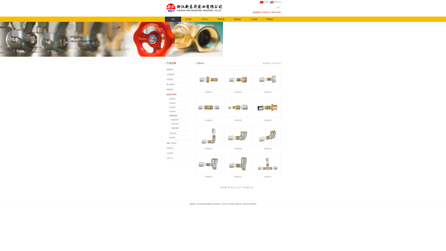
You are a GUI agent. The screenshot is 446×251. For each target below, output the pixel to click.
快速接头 (173, 137)
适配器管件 (175, 120)
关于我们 (186, 20)
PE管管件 (173, 133)
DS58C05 (238, 120)
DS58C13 (267, 177)
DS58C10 (208, 177)
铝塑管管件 (173, 116)
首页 (173, 19)
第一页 (230, 187)
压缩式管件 (175, 124)
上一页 (236, 187)
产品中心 (202, 20)
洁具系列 (170, 153)
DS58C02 (238, 92)
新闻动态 (235, 20)
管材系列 (170, 148)
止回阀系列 (171, 74)
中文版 (266, 2)
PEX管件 (173, 111)
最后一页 (250, 187)
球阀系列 (170, 69)
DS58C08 (238, 149)
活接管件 (173, 103)
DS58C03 (267, 92)
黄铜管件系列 (171, 94)
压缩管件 (173, 107)
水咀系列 (170, 79)
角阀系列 (170, 89)
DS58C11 (238, 177)
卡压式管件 (175, 128)
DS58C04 (208, 120)
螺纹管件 (173, 99)
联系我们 (267, 20)
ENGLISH (277, 2)
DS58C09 (267, 149)
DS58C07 (208, 149)
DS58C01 (208, 92)
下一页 (242, 187)
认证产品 (170, 158)
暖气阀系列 (171, 84)
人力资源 (251, 20)
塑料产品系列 (171, 143)
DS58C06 (267, 120)
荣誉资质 (219, 20)
